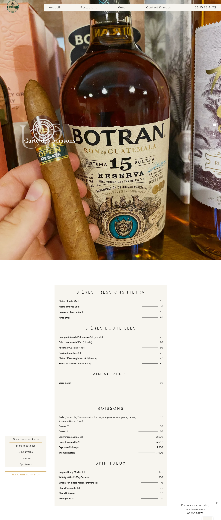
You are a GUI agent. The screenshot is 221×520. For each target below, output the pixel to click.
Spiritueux (26, 464)
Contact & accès (158, 7)
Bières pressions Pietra (26, 439)
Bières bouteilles (25, 445)
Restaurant (88, 7)
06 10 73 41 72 (205, 7)
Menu (121, 7)
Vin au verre (26, 452)
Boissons (26, 458)
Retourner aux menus (26, 474)
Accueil (54, 7)
